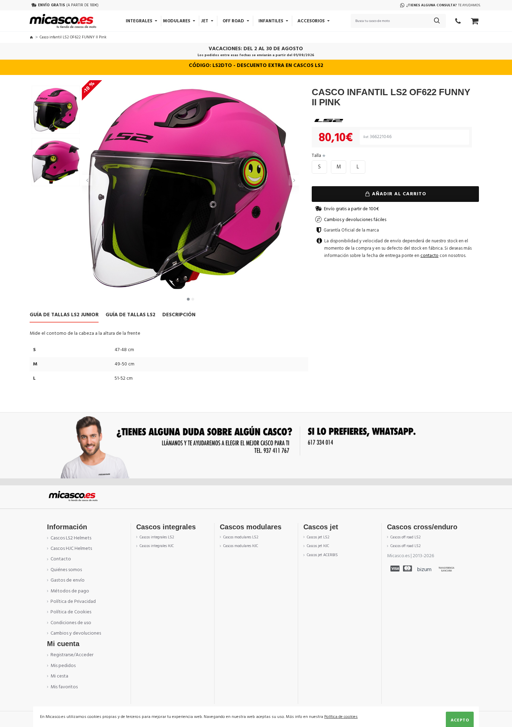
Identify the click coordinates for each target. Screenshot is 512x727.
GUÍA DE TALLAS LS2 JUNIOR (64, 315)
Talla (316, 155)
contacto (429, 255)
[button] (87, 180)
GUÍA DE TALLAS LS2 (130, 315)
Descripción (178, 315)
